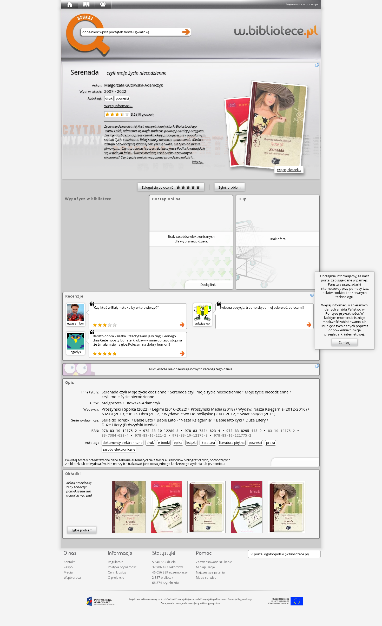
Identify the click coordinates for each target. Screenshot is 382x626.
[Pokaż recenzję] (182, 324)
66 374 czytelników (165, 583)
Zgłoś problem (230, 187)
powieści (122, 98)
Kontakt (69, 562)
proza (270, 442)
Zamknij (344, 342)
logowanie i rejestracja (302, 4)
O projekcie (116, 577)
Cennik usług (117, 572)
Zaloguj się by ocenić (159, 187)
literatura (208, 442)
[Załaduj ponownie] (317, 65)
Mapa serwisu (206, 577)
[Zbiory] (86, 4)
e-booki (164, 442)
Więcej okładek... (289, 170)
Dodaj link (208, 284)
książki (191, 442)
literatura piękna (232, 442)
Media (68, 572)
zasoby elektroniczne (119, 449)
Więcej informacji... (118, 105)
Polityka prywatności (122, 567)
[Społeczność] (102, 4)
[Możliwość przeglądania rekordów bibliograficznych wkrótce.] (294, 461)
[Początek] (69, 4)
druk (109, 98)
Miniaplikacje (205, 567)
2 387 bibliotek (162, 577)
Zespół (68, 567)
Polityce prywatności (342, 313)
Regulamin (115, 562)
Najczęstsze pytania (210, 572)
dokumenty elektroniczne (122, 442)
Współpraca (72, 577)
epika (178, 442)
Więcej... (197, 162)
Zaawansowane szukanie (214, 562)
